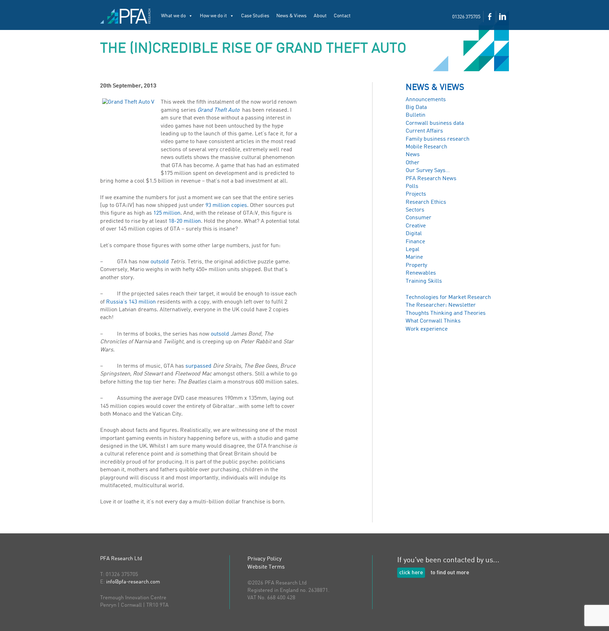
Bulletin (415, 115)
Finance (415, 242)
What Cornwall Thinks (433, 321)
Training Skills (424, 281)
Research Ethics (426, 202)
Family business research (437, 139)
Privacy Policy (264, 559)
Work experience (427, 329)
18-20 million (184, 221)
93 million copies (226, 205)
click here (411, 573)
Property (416, 265)
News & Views (291, 15)
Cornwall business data (435, 123)
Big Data (416, 107)
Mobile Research (426, 147)
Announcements (426, 100)
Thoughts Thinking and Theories (446, 313)
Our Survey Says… (428, 170)
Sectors (415, 210)
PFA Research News (431, 179)
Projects (416, 194)
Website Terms (266, 567)
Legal (412, 249)
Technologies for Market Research (448, 297)
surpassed (198, 366)
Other (412, 163)
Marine (414, 257)
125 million (166, 213)
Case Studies (255, 15)
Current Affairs (424, 131)
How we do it (213, 15)
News (413, 155)
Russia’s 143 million (131, 302)
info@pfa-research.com (133, 582)
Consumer (418, 218)
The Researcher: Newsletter (441, 305)
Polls (412, 186)
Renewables (421, 273)
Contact (342, 15)
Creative (416, 226)
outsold (159, 262)
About (320, 15)
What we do (173, 15)
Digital (414, 234)
